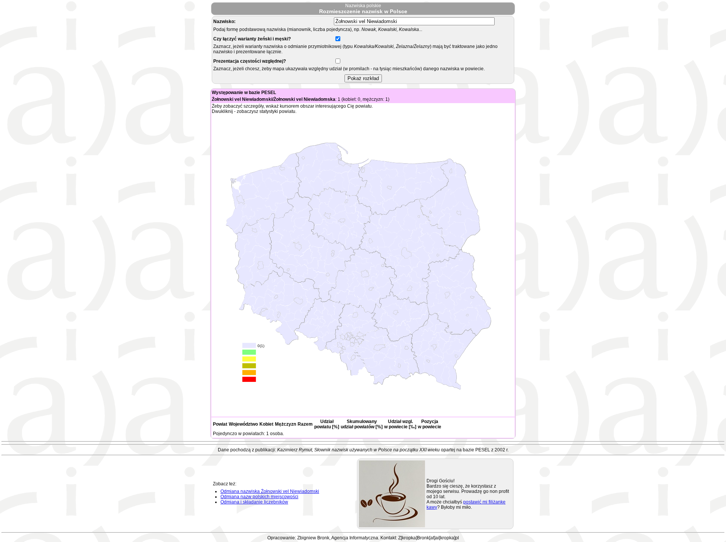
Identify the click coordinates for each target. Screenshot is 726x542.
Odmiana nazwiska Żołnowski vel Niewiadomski (269, 491)
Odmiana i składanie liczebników (254, 502)
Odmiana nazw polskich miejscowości (259, 496)
